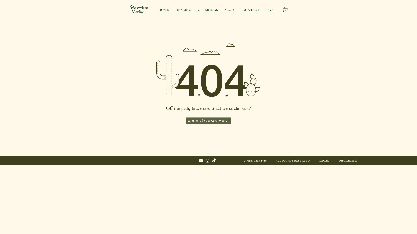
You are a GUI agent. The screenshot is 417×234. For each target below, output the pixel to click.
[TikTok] (214, 160)
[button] (285, 9)
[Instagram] (207, 160)
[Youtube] (201, 160)
